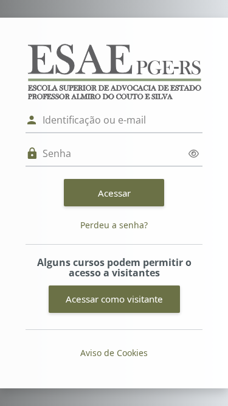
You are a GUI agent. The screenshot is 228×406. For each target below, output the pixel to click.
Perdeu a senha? (114, 225)
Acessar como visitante (114, 299)
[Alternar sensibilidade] (193, 154)
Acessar (114, 193)
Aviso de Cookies (114, 353)
